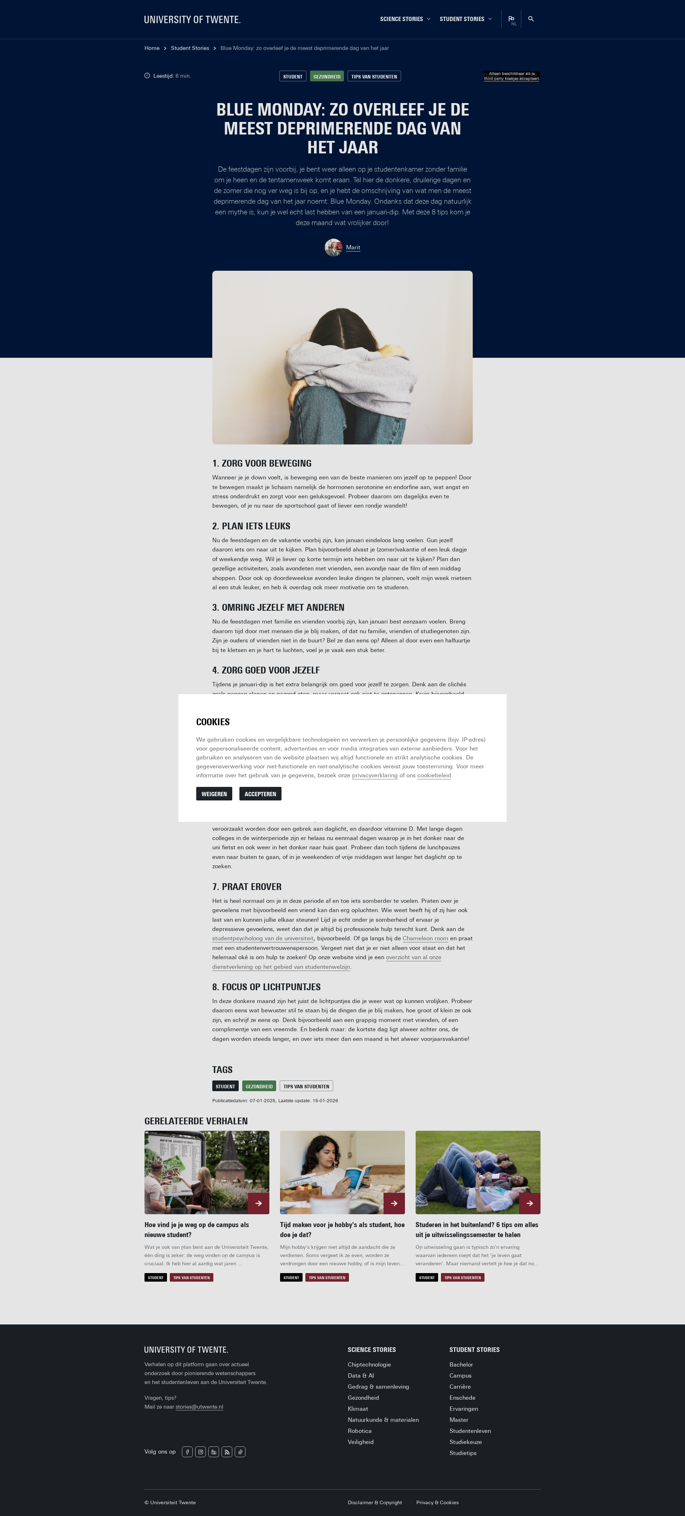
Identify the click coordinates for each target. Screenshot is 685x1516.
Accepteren (260, 794)
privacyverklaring (375, 775)
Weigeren (214, 794)
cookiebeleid (434, 775)
